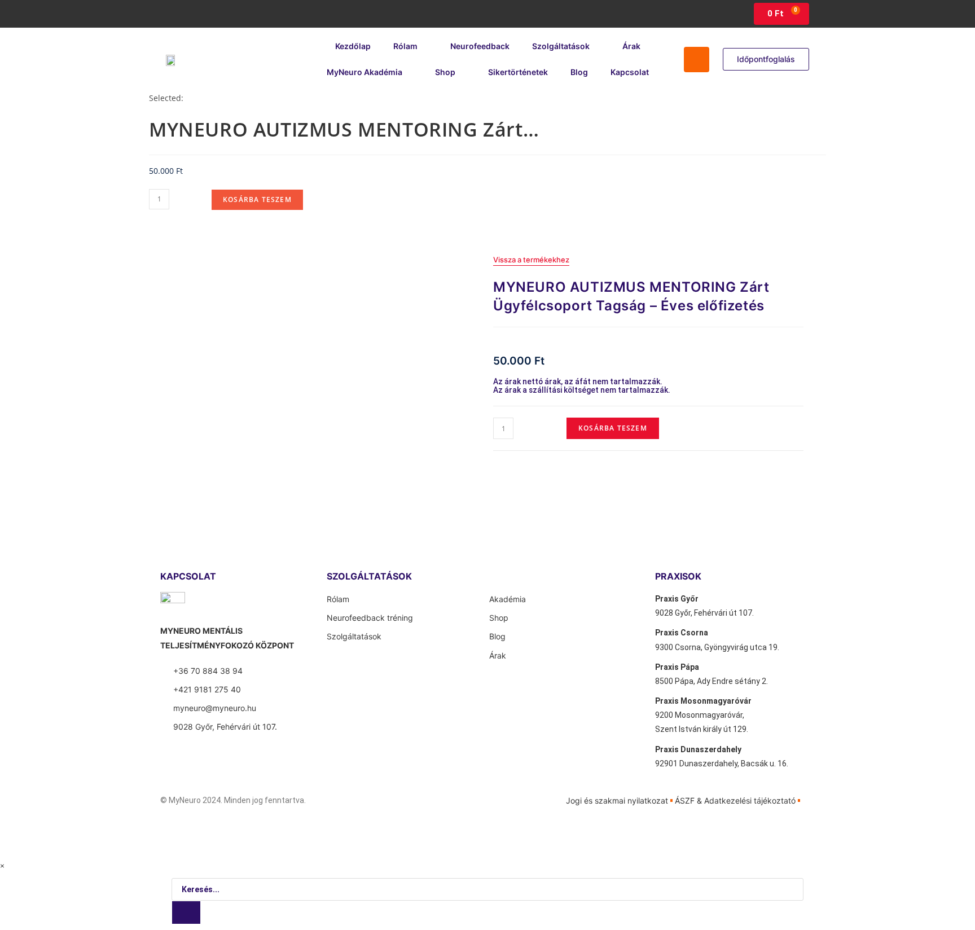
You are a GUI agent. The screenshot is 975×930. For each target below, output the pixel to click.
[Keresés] (186, 912)
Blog (579, 72)
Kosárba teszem (257, 199)
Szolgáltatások (561, 46)
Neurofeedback (480, 46)
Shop (445, 72)
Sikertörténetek (518, 72)
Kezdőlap (353, 46)
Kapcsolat (630, 72)
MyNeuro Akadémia (364, 72)
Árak (631, 46)
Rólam (405, 46)
